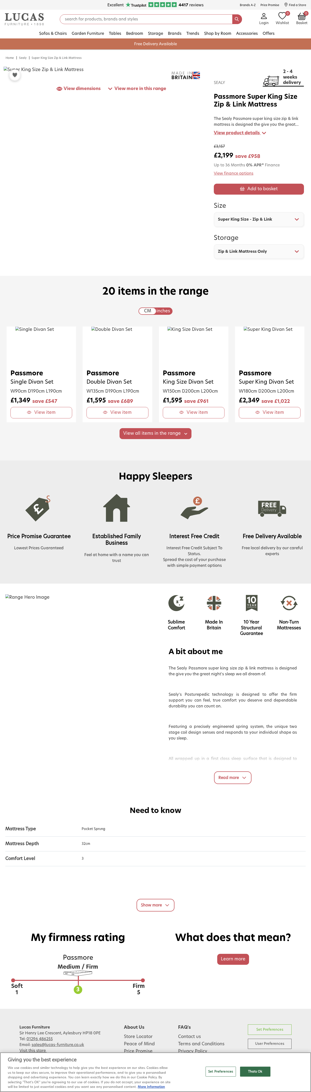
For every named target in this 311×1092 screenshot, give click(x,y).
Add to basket (262, 189)
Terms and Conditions (201, 1044)
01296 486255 (39, 1039)
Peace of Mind (139, 1044)
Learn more (233, 959)
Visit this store (33, 1051)
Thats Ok (255, 1071)
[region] (155, 1072)
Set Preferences (269, 1029)
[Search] (237, 19)
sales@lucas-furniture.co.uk (58, 1045)
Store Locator (138, 1037)
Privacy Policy (192, 1051)
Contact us (189, 1037)
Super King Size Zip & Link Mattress (57, 57)
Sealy (22, 57)
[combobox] (259, 219)
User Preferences (269, 1044)
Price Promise (138, 1051)
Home (10, 57)
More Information (151, 1087)
